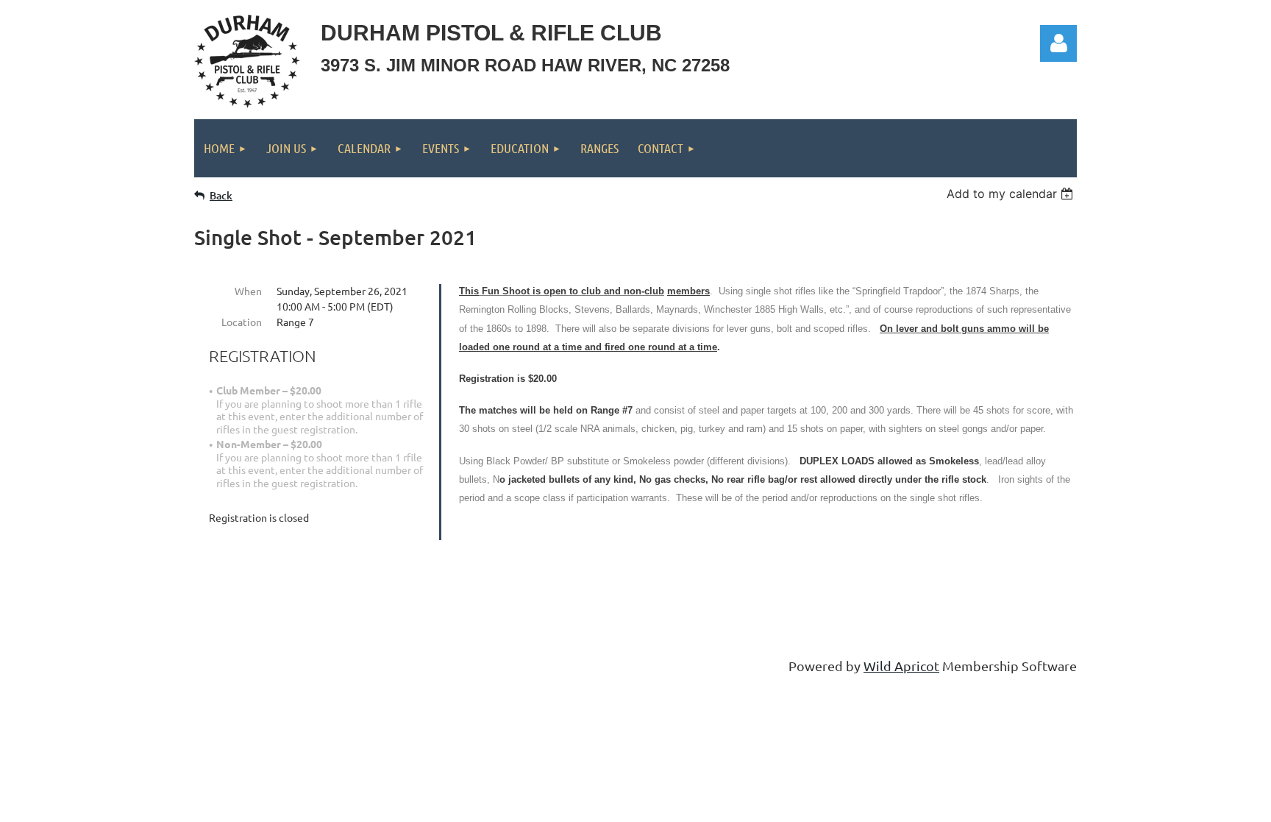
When (248, 290)
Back (221, 195)
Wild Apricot (901, 665)
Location (241, 321)
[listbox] (1012, 193)
